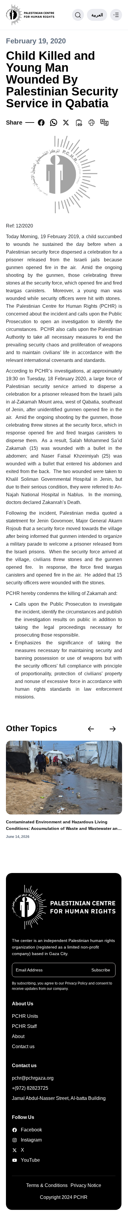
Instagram (29, 1139)
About (18, 1036)
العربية (97, 14)
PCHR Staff (24, 1026)
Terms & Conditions (47, 1185)
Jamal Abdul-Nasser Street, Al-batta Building (59, 1098)
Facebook (29, 1129)
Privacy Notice (86, 1185)
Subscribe (100, 970)
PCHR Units (25, 1016)
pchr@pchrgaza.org (33, 1078)
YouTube (29, 1160)
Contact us (23, 1046)
